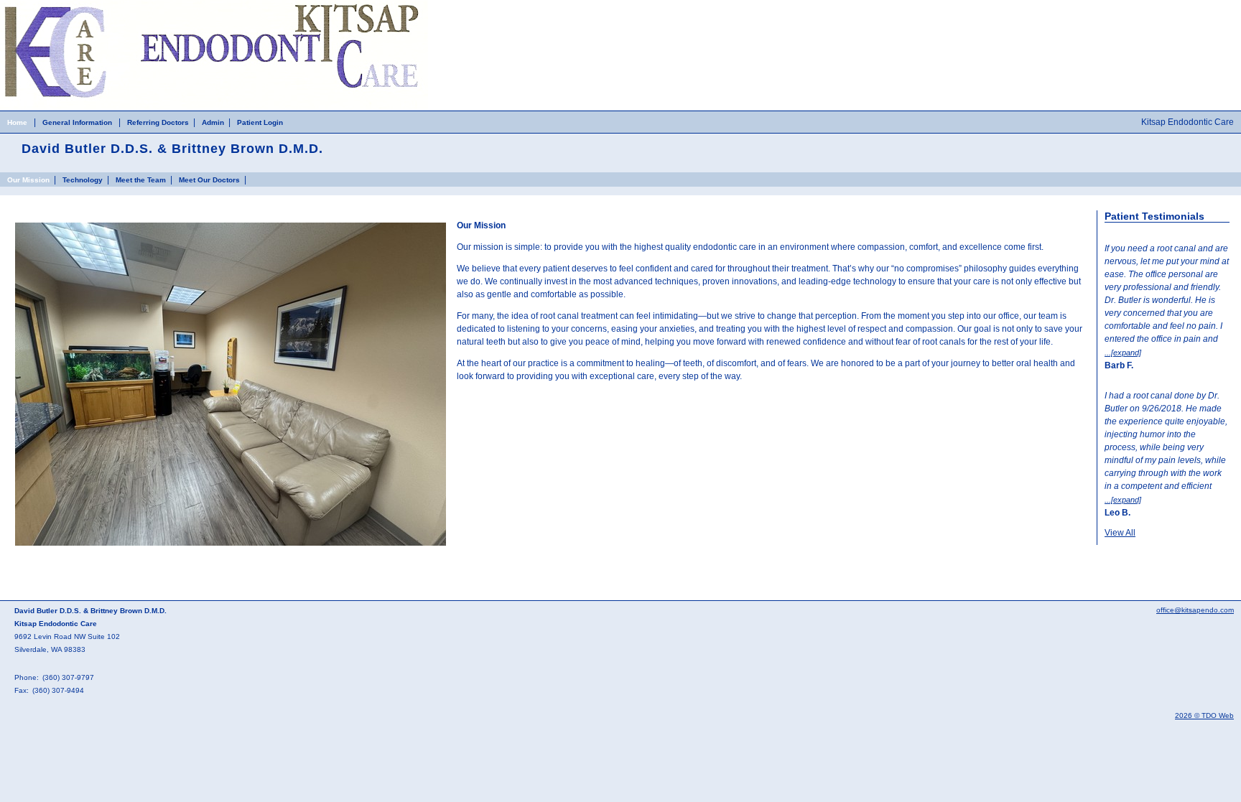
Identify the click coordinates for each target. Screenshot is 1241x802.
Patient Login (260, 122)
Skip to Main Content (40, 5)
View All (1120, 533)
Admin (213, 122)
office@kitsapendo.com (1195, 610)
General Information (77, 122)
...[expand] (1123, 352)
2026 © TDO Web (1204, 715)
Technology (82, 180)
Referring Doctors (158, 122)
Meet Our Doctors (209, 180)
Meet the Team (141, 180)
